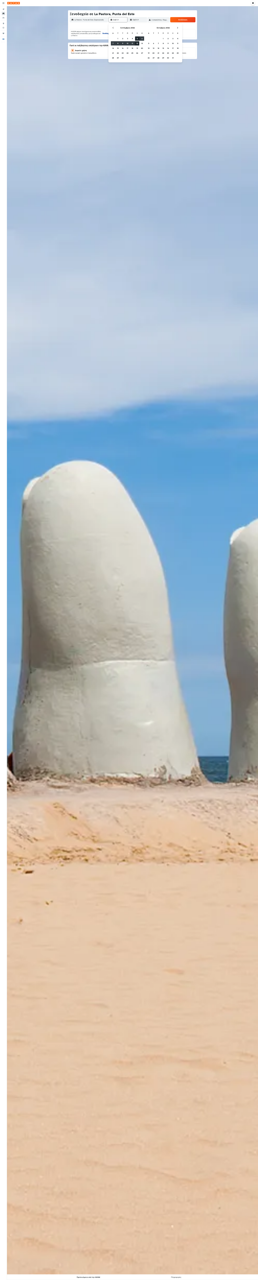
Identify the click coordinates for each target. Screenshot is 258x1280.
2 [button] (122, 39)
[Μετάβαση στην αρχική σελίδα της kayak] (13, 3)
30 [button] (123, 58)
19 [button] (137, 48)
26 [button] (137, 53)
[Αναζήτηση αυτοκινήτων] (3, 18)
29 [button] (118, 58)
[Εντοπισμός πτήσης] (3, 28)
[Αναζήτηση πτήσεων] (3, 9)
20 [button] (142, 48)
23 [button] (123, 53)
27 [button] (142, 53)
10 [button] (127, 43)
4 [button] (132, 39)
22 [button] (118, 53)
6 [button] (142, 39)
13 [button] (142, 43)
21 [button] (113, 53)
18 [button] (132, 48)
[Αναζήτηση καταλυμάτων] (3, 13)
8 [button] (117, 43)
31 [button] (173, 58)
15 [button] (118, 48)
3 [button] (127, 39)
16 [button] (122, 48)
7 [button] (158, 43)
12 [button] (137, 43)
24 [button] (127, 53)
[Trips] (3, 33)
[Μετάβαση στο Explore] (3, 23)
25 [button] (132, 53)
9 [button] (122, 43)
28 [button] (113, 58)
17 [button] (127, 48)
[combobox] (90, 19)
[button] (3, 3)
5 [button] (137, 39)
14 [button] (113, 48)
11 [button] (132, 43)
